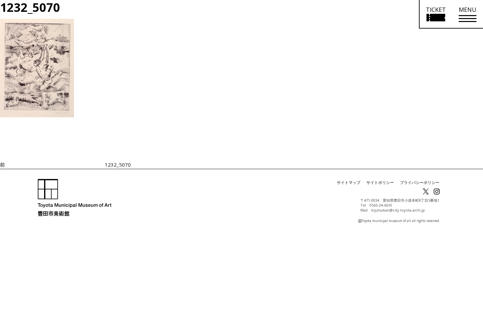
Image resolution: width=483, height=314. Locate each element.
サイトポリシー (380, 182)
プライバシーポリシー (419, 182)
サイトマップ (348, 182)
